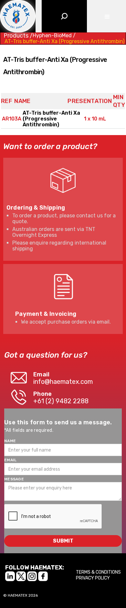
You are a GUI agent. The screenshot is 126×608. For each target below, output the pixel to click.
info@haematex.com (63, 381)
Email (10, 460)
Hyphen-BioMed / (54, 36)
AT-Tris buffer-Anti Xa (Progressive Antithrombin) (64, 41)
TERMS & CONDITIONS (98, 572)
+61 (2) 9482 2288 (61, 401)
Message (14, 479)
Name (10, 441)
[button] (106, 16)
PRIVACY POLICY (93, 578)
